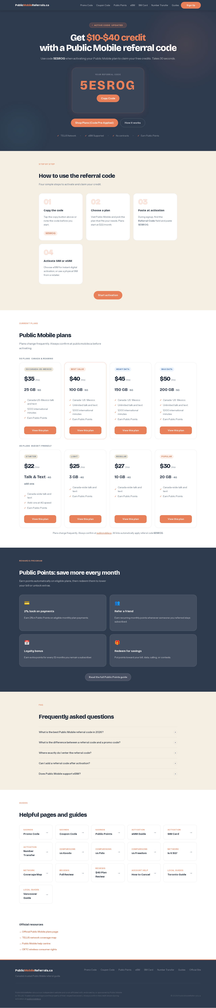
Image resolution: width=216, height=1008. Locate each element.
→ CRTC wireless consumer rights (38, 949)
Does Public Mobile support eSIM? (107, 773)
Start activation (108, 295)
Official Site (195, 969)
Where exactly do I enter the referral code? (107, 753)
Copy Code (108, 98)
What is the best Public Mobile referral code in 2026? (107, 732)
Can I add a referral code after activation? (107, 763)
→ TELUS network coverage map (37, 937)
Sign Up (191, 5)
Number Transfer (159, 5)
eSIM (132, 5)
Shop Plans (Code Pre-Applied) (94, 122)
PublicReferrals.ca (32, 5)
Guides (175, 5)
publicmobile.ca (104, 533)
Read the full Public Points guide (108, 677)
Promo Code (86, 5)
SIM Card (143, 5)
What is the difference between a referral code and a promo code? (107, 742)
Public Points (120, 5)
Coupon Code (103, 5)
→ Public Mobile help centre (34, 943)
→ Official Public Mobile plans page (38, 931)
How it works (133, 122)
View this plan (40, 430)
